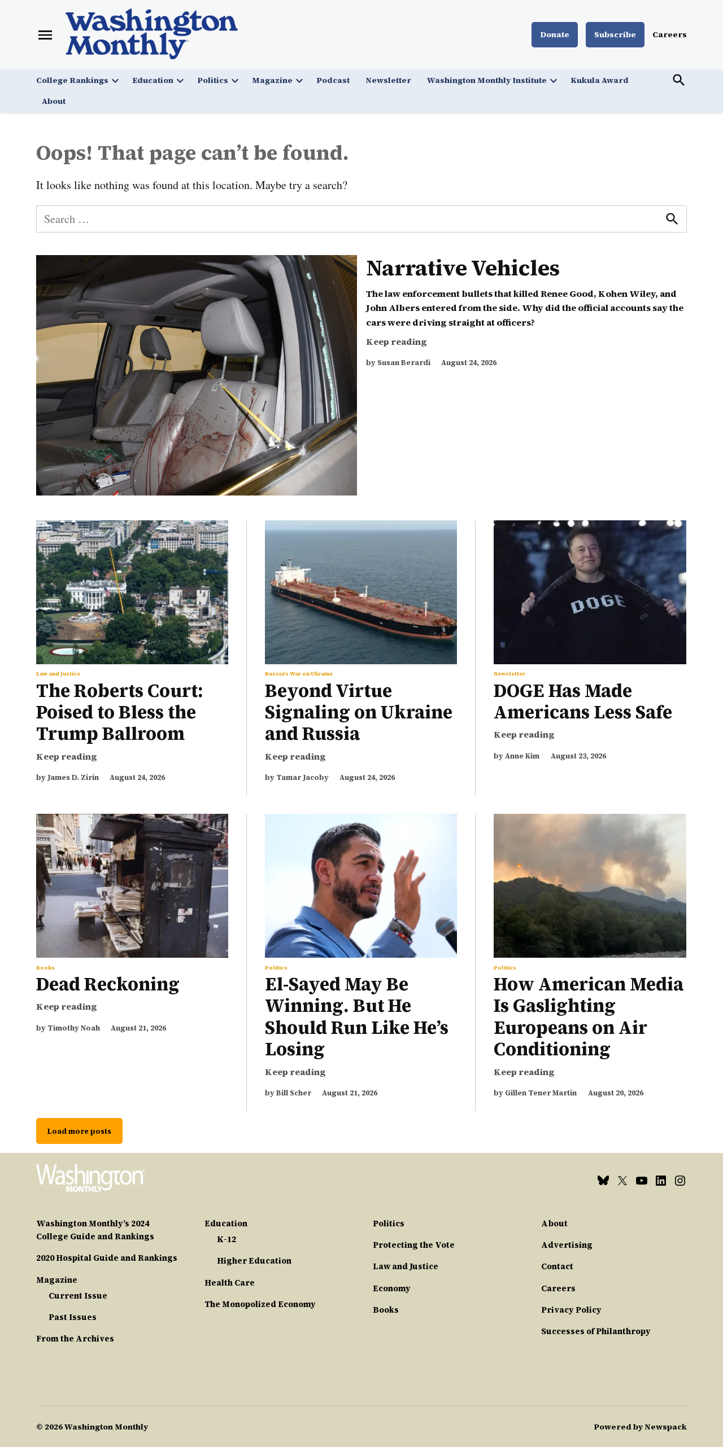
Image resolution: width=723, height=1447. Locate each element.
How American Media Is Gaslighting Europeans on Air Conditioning (588, 1017)
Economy (392, 1288)
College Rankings (72, 80)
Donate (554, 34)
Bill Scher (293, 1093)
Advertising (567, 1245)
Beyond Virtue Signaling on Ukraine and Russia (358, 712)
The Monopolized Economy (260, 1304)
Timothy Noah (73, 1028)
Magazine (272, 80)
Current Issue (78, 1295)
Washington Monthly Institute (487, 80)
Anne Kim (522, 756)
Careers (669, 34)
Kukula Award (599, 80)
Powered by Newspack (640, 1426)
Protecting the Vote (414, 1245)
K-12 (226, 1239)
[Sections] (45, 34)
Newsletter (388, 80)
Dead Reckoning (108, 984)
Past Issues (73, 1317)
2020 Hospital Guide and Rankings (106, 1258)
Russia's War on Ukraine (299, 673)
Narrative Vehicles (463, 268)
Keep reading (396, 341)
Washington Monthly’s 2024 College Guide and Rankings (95, 1230)
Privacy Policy (571, 1310)
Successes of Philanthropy (596, 1331)
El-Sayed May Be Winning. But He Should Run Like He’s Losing (356, 1017)
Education (152, 80)
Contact (557, 1266)
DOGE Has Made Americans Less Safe (583, 701)
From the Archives (75, 1338)
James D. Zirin (73, 777)
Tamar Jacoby (302, 777)
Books (45, 967)
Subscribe (615, 34)
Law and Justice (58, 673)
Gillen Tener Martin (541, 1093)
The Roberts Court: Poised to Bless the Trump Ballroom (119, 712)
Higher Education (254, 1260)
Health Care (229, 1282)
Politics (212, 80)
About (54, 101)
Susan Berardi (403, 362)
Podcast (333, 80)
